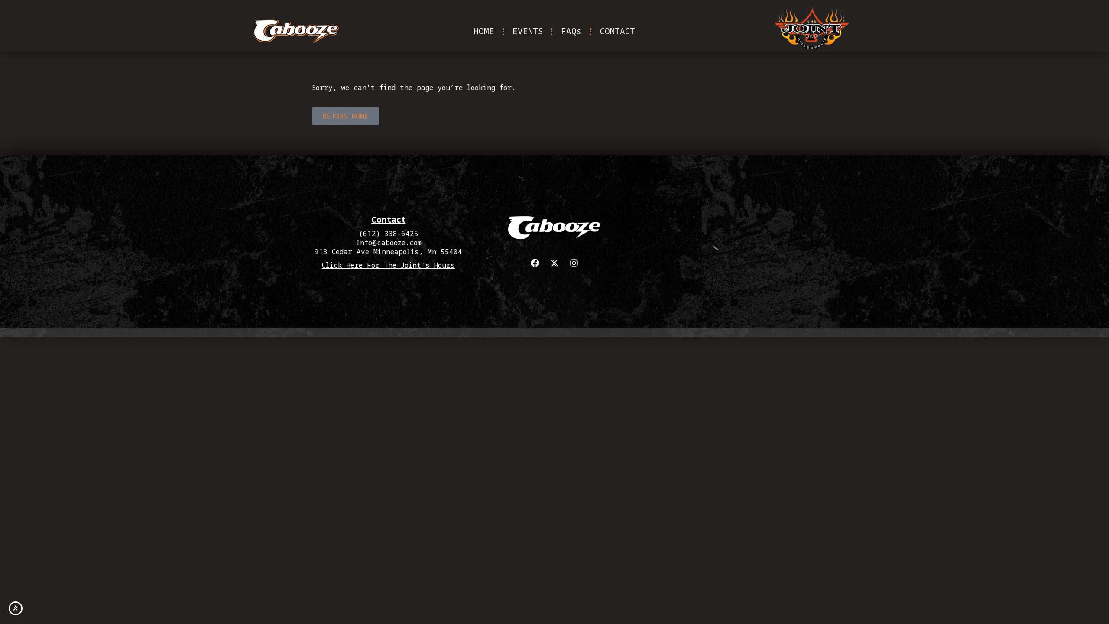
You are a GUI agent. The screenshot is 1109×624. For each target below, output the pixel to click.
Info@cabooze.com (389, 242)
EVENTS (527, 31)
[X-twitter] (554, 263)
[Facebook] (535, 263)
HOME (484, 31)
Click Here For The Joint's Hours (388, 265)
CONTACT (617, 31)
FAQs (571, 31)
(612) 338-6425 (388, 233)
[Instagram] (574, 263)
